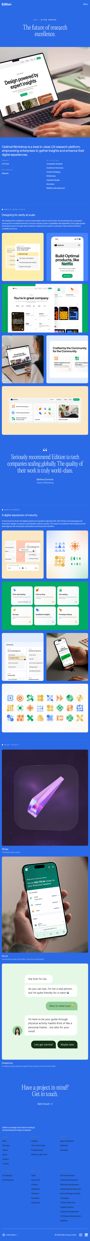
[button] (10, 1234)
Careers (5, 1159)
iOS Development (67, 1175)
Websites (64, 1145)
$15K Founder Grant (39, 1154)
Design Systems (67, 1207)
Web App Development (69, 1184)
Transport (35, 1193)
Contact (5, 1164)
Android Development (69, 1180)
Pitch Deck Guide (38, 1145)
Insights (34, 1141)
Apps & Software (67, 1141)
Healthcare (35, 1189)
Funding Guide (37, 1150)
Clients (5, 1150)
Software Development (69, 1212)
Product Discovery (67, 1202)
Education (35, 1198)
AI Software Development (70, 1216)
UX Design (64, 1198)
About (4, 1154)
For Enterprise (8, 1180)
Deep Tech (35, 1180)
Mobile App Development (70, 1189)
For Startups (7, 1175)
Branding (64, 1150)
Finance (34, 1184)
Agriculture (35, 1202)
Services (5, 1145)
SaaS (33, 1175)
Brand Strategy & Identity (70, 1193)
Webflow (64, 1221)
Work (4, 1141)
